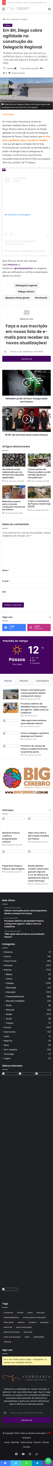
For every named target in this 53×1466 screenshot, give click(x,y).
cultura (30, 1312)
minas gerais (9, 1322)
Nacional (10, 1010)
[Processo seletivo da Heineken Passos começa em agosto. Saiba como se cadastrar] (11, 707)
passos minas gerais (18, 297)
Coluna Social (10, 961)
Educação (10, 992)
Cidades (24, 19)
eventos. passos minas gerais (34, 1317)
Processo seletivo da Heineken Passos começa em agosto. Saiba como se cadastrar (34, 708)
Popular (8, 680)
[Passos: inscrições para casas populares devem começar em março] (11, 694)
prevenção (28, 1332)
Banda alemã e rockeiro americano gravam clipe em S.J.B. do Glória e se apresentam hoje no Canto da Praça (38, 873)
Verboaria (12, 264)
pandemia (32, 1322)
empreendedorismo (11, 1317)
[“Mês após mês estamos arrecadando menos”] (11, 724)
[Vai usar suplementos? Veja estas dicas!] (43, 1076)
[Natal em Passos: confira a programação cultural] (13, 823)
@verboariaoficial (23, 268)
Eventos (7, 1027)
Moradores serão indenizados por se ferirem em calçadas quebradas (13, 473)
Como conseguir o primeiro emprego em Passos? (35, 735)
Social (9, 1018)
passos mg (8, 1327)
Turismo (9, 1023)
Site (4, 592)
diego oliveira (27, 291)
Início (7, 19)
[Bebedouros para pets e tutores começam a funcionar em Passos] (13, 492)
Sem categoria (10, 1049)
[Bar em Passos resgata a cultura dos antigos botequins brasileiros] (10, 1179)
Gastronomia (9, 1032)
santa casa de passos (12, 1337)
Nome (5, 570)
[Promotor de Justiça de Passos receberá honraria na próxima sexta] (11, 749)
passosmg (44, 1322)
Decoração (11, 987)
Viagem (7, 1058)
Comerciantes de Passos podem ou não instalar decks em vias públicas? (39, 473)
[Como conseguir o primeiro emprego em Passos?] (11, 737)
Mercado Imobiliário (15, 1001)
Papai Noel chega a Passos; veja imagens (13, 867)
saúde (27, 1337)
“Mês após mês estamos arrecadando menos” (33, 722)
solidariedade (38, 1337)
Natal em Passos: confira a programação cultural (11, 837)
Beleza (9, 974)
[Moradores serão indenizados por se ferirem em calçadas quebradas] (13, 460)
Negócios (8, 1041)
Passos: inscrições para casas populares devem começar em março (33, 693)
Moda (8, 1005)
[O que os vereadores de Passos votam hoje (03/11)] (39, 491)
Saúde (9, 1014)
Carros (9, 978)
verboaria (10, 68)
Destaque (8, 965)
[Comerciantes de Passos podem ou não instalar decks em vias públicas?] (39, 460)
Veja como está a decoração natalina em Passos (28, 2)
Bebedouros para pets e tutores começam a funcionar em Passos (13, 505)
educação (41, 1312)
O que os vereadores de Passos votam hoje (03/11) (39, 504)
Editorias (15, 19)
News (6, 1045)
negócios (21, 1322)
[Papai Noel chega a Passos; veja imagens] (13, 856)
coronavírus (8, 1312)
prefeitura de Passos (12, 1332)
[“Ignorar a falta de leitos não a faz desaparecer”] (26, 1179)
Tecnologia (9, 1054)
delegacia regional (27, 285)
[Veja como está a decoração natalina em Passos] (39, 823)
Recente (24, 680)
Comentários (42, 680)
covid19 (20, 1312)
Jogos (6, 1036)
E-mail (6, 581)
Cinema (7, 956)
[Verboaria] (18, 9)
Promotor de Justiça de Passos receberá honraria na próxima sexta (34, 748)
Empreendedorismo (15, 996)
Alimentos (8, 952)
